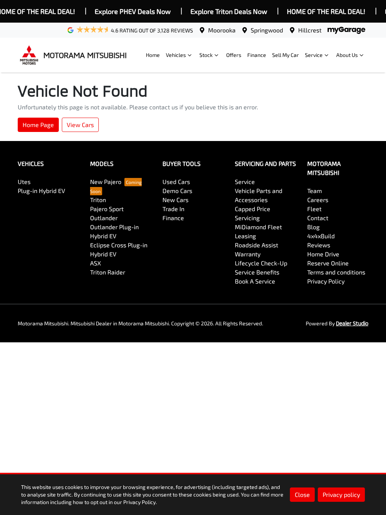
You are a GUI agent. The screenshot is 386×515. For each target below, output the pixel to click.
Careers (317, 199)
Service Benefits (257, 272)
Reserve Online (328, 263)
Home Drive (323, 254)
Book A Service (255, 281)
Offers (233, 55)
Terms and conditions (336, 272)
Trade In (173, 208)
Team (314, 190)
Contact (317, 217)
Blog (313, 226)
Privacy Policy (326, 281)
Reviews (318, 244)
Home (153, 55)
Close (302, 494)
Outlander (104, 217)
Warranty (247, 254)
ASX (95, 263)
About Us (347, 55)
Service (314, 55)
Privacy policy (341, 494)
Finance (256, 55)
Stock (206, 55)
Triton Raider (107, 272)
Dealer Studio (352, 323)
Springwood (267, 30)
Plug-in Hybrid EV (41, 190)
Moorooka (222, 30)
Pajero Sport (107, 208)
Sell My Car (285, 55)
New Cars (175, 199)
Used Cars (176, 181)
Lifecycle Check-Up (261, 263)
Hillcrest (310, 30)
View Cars (80, 124)
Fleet (314, 208)
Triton (98, 199)
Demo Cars (177, 190)
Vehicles (176, 55)
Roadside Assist (256, 244)
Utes (24, 181)
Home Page (38, 124)
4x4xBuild (321, 235)
